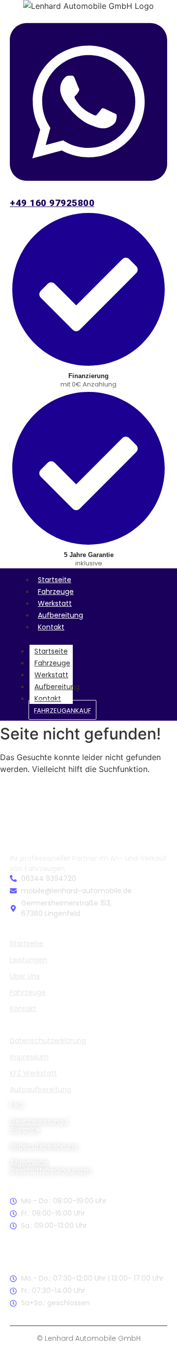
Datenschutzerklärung (48, 1041)
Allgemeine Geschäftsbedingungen (50, 1166)
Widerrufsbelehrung (44, 1146)
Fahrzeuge (56, 591)
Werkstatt (55, 603)
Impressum (29, 1057)
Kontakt (51, 627)
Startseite (54, 580)
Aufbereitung (60, 615)
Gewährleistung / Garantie (39, 1126)
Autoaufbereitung (40, 1089)
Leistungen (28, 960)
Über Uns (25, 976)
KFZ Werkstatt (33, 1073)
